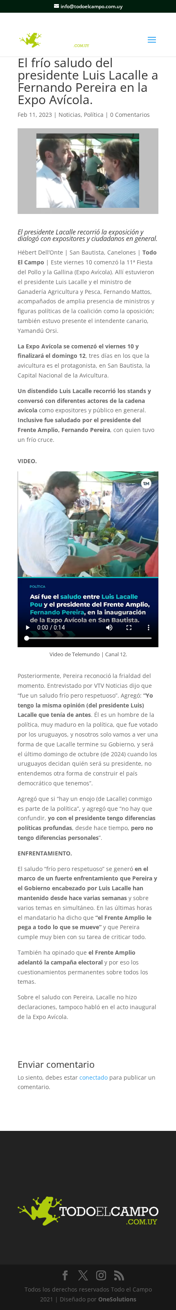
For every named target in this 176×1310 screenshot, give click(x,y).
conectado (93, 1077)
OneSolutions (117, 1299)
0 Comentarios (130, 114)
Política (94, 114)
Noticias (70, 114)
